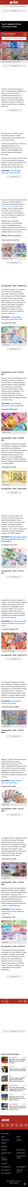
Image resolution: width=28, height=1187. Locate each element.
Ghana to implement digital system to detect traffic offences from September (17, 1079)
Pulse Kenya (4, 1170)
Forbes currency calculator (10, 206)
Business (6, 6)
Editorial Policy (20, 1153)
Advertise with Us (5, 1154)
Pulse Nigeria (5, 1167)
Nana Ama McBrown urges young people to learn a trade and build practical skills (17, 1089)
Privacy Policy (20, 1150)
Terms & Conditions (4, 1158)
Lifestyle (11, 1067)
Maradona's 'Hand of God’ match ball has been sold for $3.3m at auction (17, 1098)
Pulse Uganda (5, 1173)
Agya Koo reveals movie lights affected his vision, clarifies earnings (17, 1061)
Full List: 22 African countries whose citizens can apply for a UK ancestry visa (17, 1107)
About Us (4, 1150)
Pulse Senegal (20, 1167)
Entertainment (13, 1057)
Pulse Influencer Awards (21, 1157)
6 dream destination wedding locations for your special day (17, 1069)
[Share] (24, 34)
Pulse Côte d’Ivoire (19, 1171)
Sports (11, 1094)
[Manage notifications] (24, 1184)
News (10, 1076)
